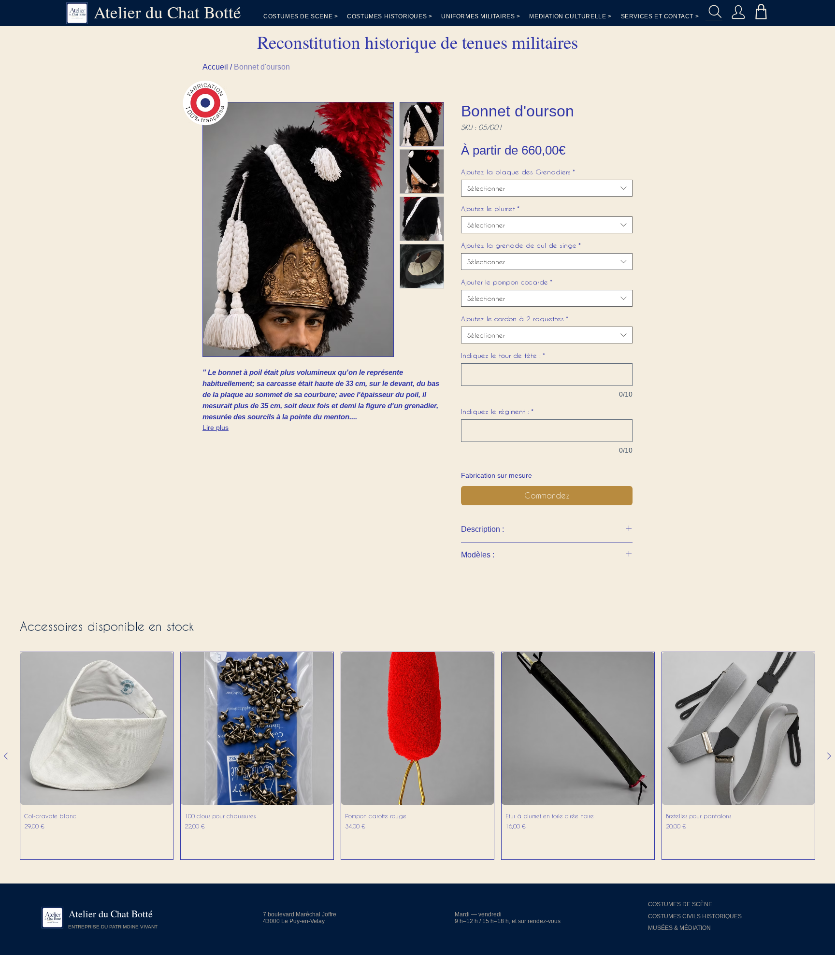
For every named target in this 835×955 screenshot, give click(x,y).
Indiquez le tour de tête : (503, 355)
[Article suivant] (829, 756)
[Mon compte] (738, 11)
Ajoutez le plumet (490, 208)
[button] (660, 16)
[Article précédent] (6, 756)
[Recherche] (713, 11)
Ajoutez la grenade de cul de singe (521, 245)
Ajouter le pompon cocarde (506, 282)
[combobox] (547, 188)
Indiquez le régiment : (497, 411)
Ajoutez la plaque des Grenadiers (518, 172)
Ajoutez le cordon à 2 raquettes (514, 318)
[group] (417, 755)
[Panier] (760, 11)
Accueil (215, 67)
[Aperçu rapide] (96, 728)
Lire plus (215, 427)
